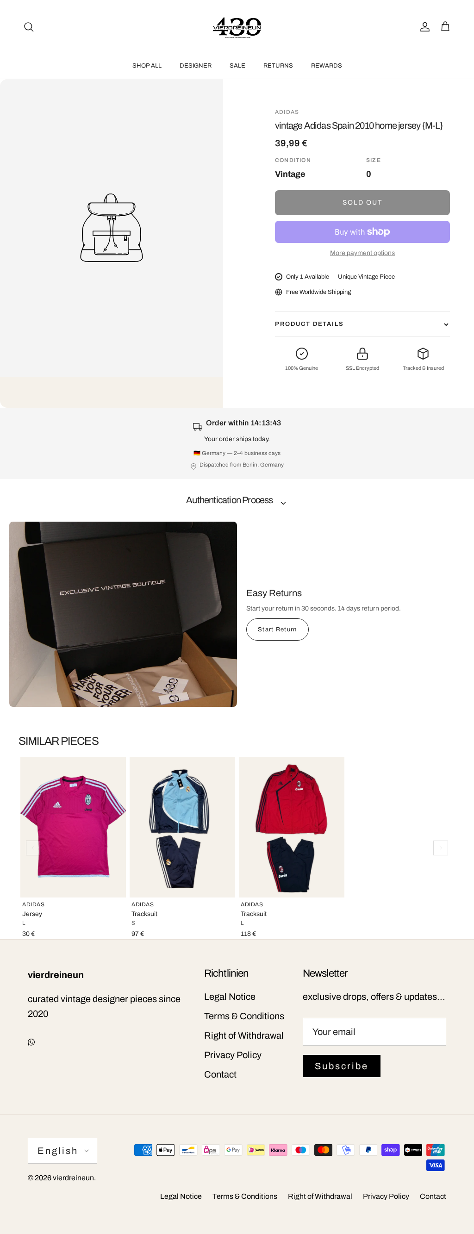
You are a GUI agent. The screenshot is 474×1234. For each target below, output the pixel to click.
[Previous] (33, 848)
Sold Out (363, 202)
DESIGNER (196, 65)
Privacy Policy (233, 1055)
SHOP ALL (147, 65)
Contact (220, 1074)
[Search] (28, 26)
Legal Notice (230, 996)
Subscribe (341, 1066)
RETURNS (278, 65)
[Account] (423, 26)
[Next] (440, 848)
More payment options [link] (362, 252)
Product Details (309, 324)
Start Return (277, 629)
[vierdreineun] (237, 26)
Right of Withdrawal (244, 1035)
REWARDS (326, 65)
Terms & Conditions (244, 1016)
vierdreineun (73, 1178)
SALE (237, 65)
